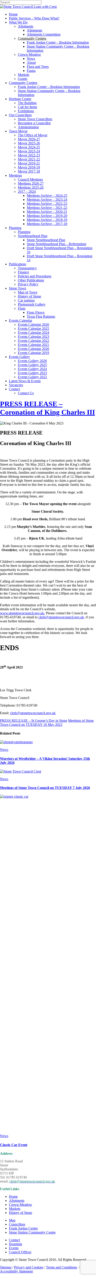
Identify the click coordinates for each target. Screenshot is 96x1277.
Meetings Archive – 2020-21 (47, 212)
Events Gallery (19, 357)
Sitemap (5, 1267)
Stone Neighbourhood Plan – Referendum (56, 244)
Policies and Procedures (34, 276)
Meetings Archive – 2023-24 (47, 199)
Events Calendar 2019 (33, 353)
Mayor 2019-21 (29, 163)
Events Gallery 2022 (32, 377)
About (31, 62)
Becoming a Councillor (34, 123)
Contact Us (26, 393)
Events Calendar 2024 (33, 332)
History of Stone (29, 296)
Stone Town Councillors (35, 119)
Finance (23, 272)
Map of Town (27, 292)
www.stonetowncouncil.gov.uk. (22, 613)
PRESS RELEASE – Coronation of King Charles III (47, 408)
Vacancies (16, 385)
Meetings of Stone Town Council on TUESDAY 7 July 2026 (45, 788)
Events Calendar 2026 (33, 324)
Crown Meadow (29, 54)
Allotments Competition (44, 34)
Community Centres (23, 83)
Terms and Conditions (61, 1267)
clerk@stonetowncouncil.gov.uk (33, 713)
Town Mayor (18, 131)
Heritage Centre (20, 99)
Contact (14, 389)
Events (14, 1248)
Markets (23, 75)
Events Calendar (20, 320)
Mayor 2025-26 (29, 143)
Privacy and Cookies (28, 1267)
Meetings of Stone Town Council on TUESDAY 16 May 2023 (47, 722)
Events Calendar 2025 (33, 328)
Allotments (25, 26)
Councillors (17, 1224)
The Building (27, 103)
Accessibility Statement (16, 1271)
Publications (17, 264)
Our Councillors (20, 115)
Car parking (26, 300)
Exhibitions (26, 111)
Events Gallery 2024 (32, 369)
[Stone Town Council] (28, 7)
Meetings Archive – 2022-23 (47, 204)
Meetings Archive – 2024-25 (47, 195)
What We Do (18, 22)
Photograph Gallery (32, 304)
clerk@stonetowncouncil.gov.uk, (61, 617)
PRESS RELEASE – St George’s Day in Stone (33, 720)
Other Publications (31, 280)
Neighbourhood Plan (32, 236)
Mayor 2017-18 (29, 171)
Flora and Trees (38, 67)
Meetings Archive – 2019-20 (47, 216)
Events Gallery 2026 (32, 361)
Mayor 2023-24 (29, 151)
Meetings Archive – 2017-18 (47, 224)
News (31, 58)
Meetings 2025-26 (31, 187)
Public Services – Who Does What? (34, 18)
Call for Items (27, 107)
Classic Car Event (13, 1145)
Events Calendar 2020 (33, 349)
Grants (22, 79)
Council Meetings (30, 179)
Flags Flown (35, 312)
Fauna (31, 71)
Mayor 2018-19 (29, 167)
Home (13, 14)
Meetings (15, 175)
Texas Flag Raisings (41, 316)
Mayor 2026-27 (29, 139)
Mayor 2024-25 (29, 147)
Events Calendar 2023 (33, 337)
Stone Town (17, 288)
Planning (15, 228)
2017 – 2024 (27, 191)
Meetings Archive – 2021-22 (47, 208)
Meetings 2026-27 (31, 183)
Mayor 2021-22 (29, 159)
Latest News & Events (25, 381)
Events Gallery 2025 (32, 365)
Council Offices (20, 1252)
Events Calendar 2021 (33, 345)
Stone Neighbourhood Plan (46, 240)
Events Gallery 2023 (32, 373)
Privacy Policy (28, 284)
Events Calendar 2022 (33, 341)
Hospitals (15, 1244)
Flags (21, 308)
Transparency (27, 268)
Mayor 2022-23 (29, 155)
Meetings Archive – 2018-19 (47, 220)
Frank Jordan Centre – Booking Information (58, 42)
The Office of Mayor (32, 135)
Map (12, 1220)
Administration (28, 127)
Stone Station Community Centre (32, 1232)
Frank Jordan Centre (23, 1228)
